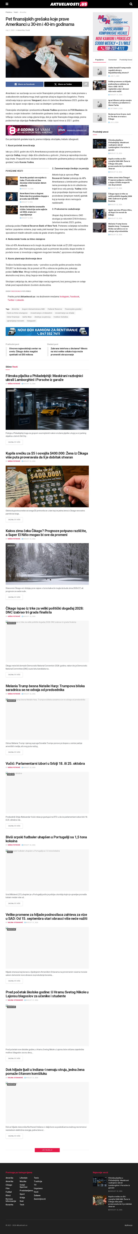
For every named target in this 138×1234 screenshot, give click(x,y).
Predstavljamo (26, 1190)
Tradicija (38, 1181)
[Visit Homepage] (69, 4)
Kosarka (9, 1205)
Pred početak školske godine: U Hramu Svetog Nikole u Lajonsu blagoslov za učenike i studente (47, 994)
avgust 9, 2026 (27, 202)
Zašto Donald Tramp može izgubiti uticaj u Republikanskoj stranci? (119, 70)
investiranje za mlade (64, 313)
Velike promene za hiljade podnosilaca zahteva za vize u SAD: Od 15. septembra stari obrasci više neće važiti (46, 917)
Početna (9, 12)
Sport (22, 1194)
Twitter (11, 300)
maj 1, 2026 (10, 30)
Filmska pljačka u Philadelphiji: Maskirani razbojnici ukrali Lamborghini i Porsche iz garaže (44, 378)
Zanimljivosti (40, 1199)
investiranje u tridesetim (41, 313)
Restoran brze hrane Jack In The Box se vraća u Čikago (119, 116)
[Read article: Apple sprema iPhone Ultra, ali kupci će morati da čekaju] (99, 214)
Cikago (9, 1185)
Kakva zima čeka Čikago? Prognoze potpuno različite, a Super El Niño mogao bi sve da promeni (46, 533)
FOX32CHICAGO (15, 291)
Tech (22, 1205)
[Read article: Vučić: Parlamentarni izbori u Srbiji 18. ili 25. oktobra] (47, 793)
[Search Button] (131, 4)
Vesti (16, 12)
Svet (10, 852)
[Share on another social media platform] (86, 84)
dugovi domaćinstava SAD (33, 309)
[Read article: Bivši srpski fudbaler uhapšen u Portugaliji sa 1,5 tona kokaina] (47, 870)
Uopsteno (38, 1188)
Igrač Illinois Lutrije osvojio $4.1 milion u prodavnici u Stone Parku (120, 102)
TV (35, 1185)
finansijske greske (73, 309)
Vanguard (31, 321)
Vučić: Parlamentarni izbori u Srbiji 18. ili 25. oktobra (45, 763)
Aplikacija (128, 1225)
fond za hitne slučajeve (17, 313)
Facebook (74, 296)
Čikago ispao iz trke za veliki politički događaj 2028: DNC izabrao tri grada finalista (45, 610)
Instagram (64, 296)
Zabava (37, 1195)
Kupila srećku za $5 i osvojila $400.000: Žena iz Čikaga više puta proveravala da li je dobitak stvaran (47, 455)
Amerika (23, 12)
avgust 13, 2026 (27, 189)
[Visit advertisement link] (47, 130)
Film (8, 1188)
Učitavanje (47, 1150)
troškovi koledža (61, 317)
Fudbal (9, 1192)
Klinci (8, 1195)
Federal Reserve (55, 309)
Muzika (23, 1181)
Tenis (36, 1178)
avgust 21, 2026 (32, 922)
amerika (9, 1181)
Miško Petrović (14, 384)
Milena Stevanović (15, 922)
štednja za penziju (43, 317)
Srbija (11, 774)
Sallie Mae (27, 317)
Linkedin (20, 300)
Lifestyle (23, 1178)
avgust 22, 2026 (29, 384)
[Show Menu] (7, 4)
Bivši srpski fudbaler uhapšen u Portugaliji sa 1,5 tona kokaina (46, 839)
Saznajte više (15, 442)
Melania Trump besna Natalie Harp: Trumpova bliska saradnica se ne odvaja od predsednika (45, 688)
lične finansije (13, 317)
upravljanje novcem (15, 321)
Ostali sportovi (23, 1186)
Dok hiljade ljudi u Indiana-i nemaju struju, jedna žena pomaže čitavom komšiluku (45, 1072)
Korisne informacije (11, 1200)
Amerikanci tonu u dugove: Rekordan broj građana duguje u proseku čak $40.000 (34, 196)
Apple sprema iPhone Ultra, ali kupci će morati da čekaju (120, 212)
